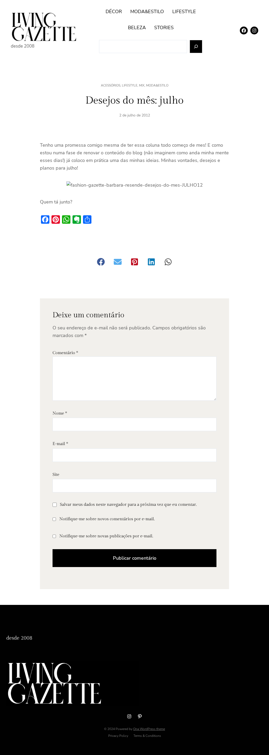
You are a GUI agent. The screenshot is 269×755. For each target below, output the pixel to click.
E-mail (60, 443)
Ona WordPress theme (149, 729)
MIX (141, 85)
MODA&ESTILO (157, 85)
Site (56, 474)
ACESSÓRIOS (110, 85)
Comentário (65, 352)
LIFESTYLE (129, 85)
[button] (101, 262)
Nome (60, 413)
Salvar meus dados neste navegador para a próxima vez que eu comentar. (128, 504)
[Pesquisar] (196, 46)
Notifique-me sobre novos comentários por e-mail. (107, 519)
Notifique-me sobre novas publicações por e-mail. (106, 536)
